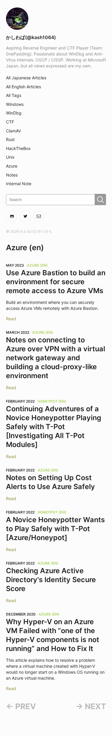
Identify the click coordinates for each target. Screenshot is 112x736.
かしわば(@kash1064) (31, 37)
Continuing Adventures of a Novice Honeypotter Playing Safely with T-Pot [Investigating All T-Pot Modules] (53, 426)
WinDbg (14, 112)
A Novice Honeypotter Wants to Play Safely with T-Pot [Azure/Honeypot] (55, 528)
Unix (10, 157)
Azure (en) (37, 265)
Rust (10, 139)
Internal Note (18, 183)
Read (11, 318)
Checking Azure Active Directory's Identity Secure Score (51, 579)
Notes (12, 174)
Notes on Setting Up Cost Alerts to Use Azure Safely (50, 482)
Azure (11, 165)
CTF (10, 121)
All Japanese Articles (26, 77)
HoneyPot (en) (52, 401)
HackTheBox (18, 148)
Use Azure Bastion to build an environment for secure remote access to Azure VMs (55, 281)
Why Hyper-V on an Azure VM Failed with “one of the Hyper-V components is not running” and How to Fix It (52, 635)
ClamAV (13, 130)
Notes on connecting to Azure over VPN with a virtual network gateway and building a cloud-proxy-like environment (55, 357)
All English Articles (23, 86)
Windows (15, 104)
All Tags (13, 95)
